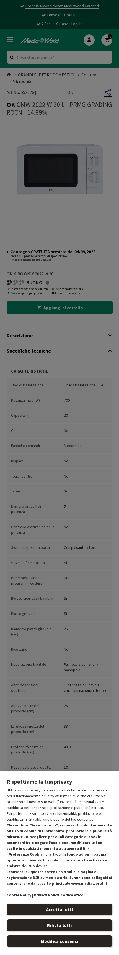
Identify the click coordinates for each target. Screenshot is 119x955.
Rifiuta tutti (59, 925)
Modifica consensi (59, 941)
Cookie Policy (19, 895)
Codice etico (72, 895)
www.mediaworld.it (89, 883)
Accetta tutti (59, 909)
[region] (59, 862)
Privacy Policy (46, 895)
